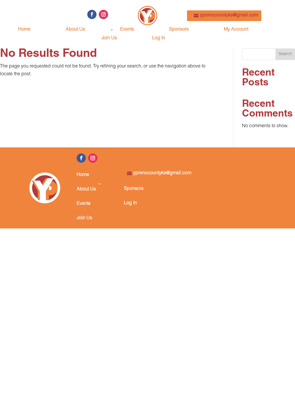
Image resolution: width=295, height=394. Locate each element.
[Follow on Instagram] (103, 14)
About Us (75, 30)
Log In (158, 38)
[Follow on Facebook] (92, 14)
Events (127, 30)
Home (24, 30)
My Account (236, 30)
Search (285, 54)
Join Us (109, 38)
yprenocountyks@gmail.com (229, 15)
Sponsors (179, 30)
